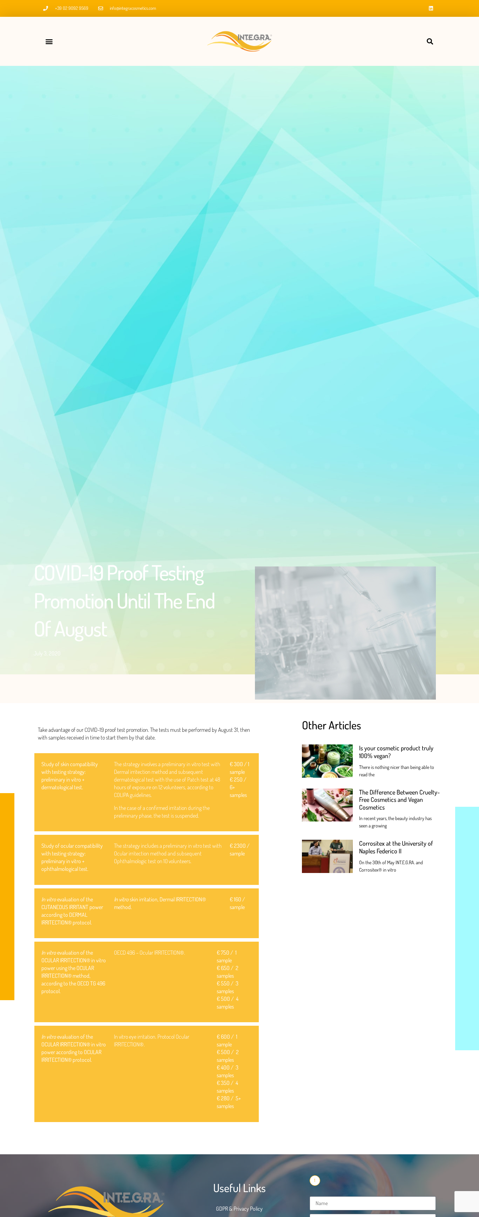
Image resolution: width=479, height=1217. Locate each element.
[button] (49, 41)
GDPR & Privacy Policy (239, 1208)
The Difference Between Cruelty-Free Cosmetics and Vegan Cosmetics (399, 799)
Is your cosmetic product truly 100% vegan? (396, 751)
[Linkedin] (431, 8)
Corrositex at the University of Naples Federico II (396, 847)
